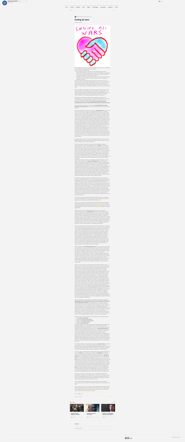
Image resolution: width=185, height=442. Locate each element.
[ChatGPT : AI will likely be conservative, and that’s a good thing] (108, 408)
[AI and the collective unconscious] (92, 408)
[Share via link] (82, 393)
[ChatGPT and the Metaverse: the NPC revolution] (77, 408)
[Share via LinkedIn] (79, 393)
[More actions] (109, 16)
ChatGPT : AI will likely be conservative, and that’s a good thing (107, 414)
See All (114, 402)
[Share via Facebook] (75, 393)
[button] (113, 10)
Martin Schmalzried (13, 1)
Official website (10, 2)
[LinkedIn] (127, 438)
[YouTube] (125, 438)
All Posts (71, 10)
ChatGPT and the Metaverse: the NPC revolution (75, 414)
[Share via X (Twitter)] (77, 393)
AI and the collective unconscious (91, 414)
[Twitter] (130, 438)
